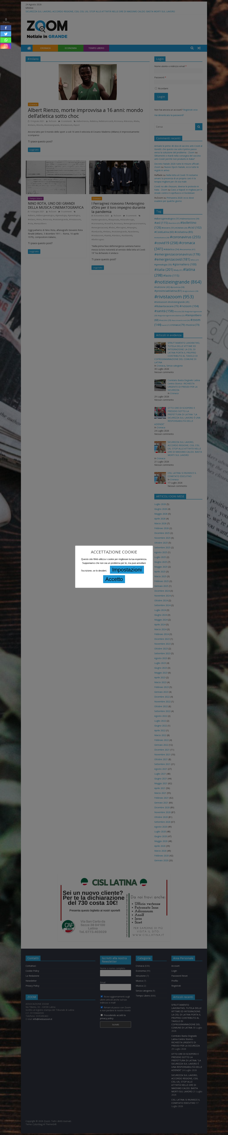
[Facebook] (5, 28)
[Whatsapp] (5, 40)
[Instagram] (5, 46)
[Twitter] (5, 34)
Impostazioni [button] (127, 570)
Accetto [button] (114, 579)
